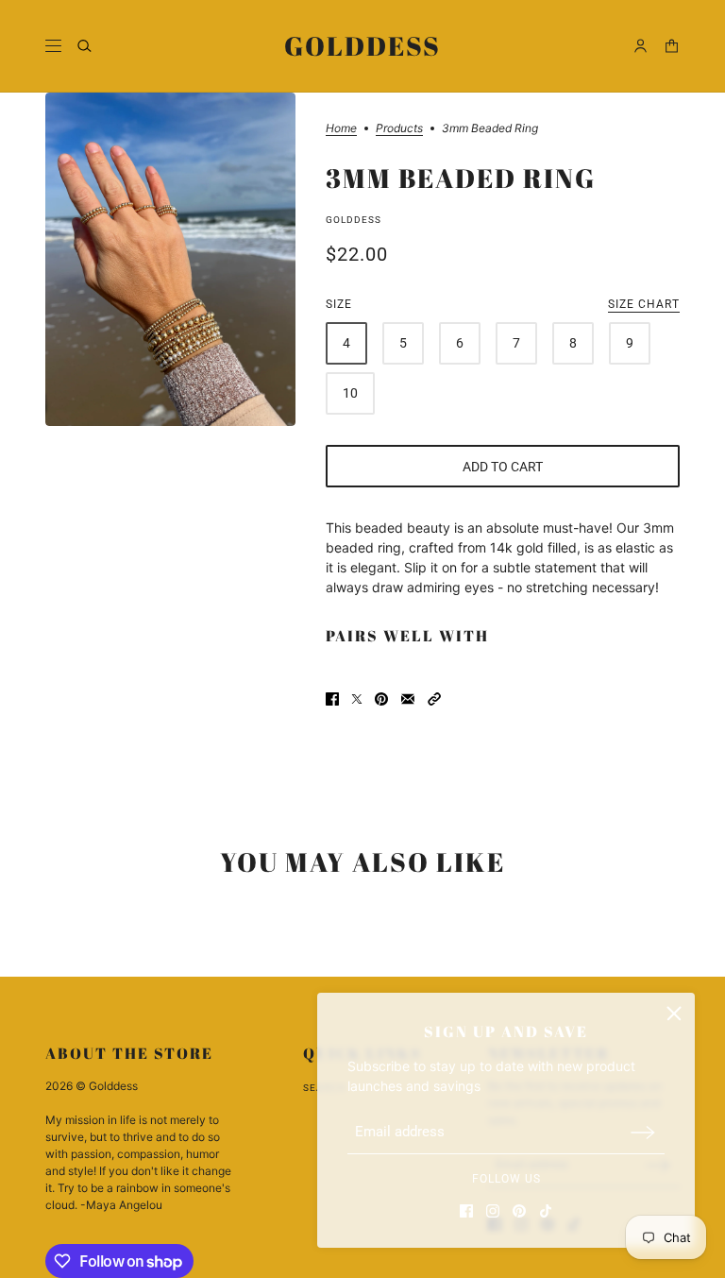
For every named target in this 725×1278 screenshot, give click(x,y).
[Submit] (643, 1132)
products (399, 129)
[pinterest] (519, 1211)
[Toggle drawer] (53, 46)
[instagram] (492, 1211)
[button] (434, 699)
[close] (674, 1013)
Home (341, 129)
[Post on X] (356, 698)
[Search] (84, 46)
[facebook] (466, 1211)
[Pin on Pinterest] (381, 699)
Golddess (353, 219)
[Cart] (672, 46)
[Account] (640, 46)
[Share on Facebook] (332, 699)
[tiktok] (545, 1211)
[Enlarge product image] (170, 259)
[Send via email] (407, 699)
